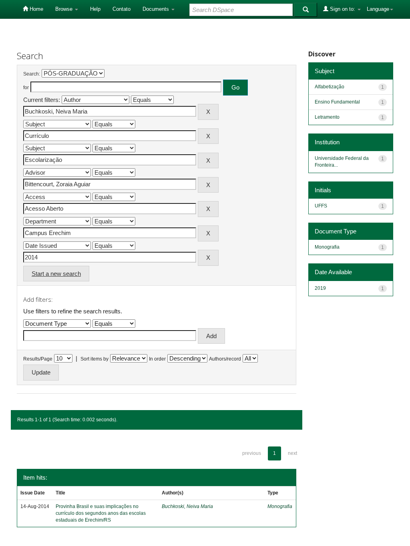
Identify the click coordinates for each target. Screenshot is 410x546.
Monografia (279, 506)
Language (378, 9)
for (26, 87)
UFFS (321, 206)
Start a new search (56, 273)
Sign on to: (342, 9)
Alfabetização (329, 87)
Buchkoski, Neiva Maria (187, 506)
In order (157, 359)
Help (95, 9)
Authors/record (225, 359)
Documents (157, 9)
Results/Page (37, 359)
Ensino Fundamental (337, 102)
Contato (122, 9)
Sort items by (94, 359)
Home (35, 9)
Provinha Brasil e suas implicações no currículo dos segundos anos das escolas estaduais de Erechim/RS (101, 513)
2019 (320, 288)
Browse (64, 9)
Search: (31, 74)
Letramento (327, 117)
